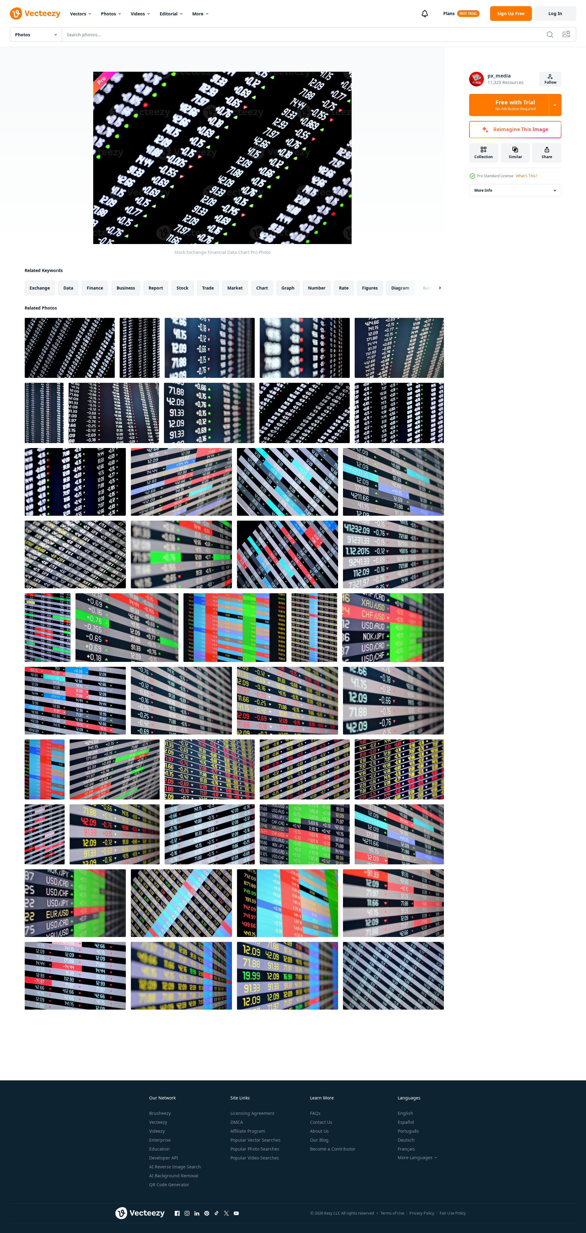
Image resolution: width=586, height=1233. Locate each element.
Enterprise (160, 1140)
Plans (449, 13)
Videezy (157, 1131)
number (316, 288)
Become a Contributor (332, 1149)
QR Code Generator (169, 1184)
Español (406, 1122)
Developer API (163, 1158)
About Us (319, 1131)
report (156, 288)
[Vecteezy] (35, 13)
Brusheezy (160, 1113)
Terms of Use (392, 1213)
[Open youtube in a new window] (236, 1213)
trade (208, 288)
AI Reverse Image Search (175, 1167)
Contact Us (321, 1122)
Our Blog (319, 1140)
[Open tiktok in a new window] (216, 1213)
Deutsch (406, 1140)
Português (408, 1131)
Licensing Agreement (252, 1113)
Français (406, 1149)
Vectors (78, 14)
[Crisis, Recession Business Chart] (210, 348)
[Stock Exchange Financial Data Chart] (70, 348)
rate (344, 288)
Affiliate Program (247, 1131)
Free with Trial (515, 104)
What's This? (526, 175)
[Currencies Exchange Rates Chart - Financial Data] (393, 627)
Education (159, 1149)
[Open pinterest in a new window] (206, 1213)
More (197, 14)
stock (183, 288)
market (235, 288)
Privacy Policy (421, 1213)
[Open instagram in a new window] (187, 1213)
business (126, 288)
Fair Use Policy (453, 1213)
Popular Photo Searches (254, 1149)
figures (370, 288)
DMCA (236, 1122)
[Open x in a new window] (226, 1213)
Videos (138, 14)
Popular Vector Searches (255, 1140)
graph (287, 288)
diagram (400, 288)
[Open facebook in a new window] (177, 1213)
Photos (108, 14)
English (405, 1113)
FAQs (315, 1113)
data (68, 288)
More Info (483, 190)
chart (262, 288)
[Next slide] (434, 288)
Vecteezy (158, 1122)
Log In (555, 13)
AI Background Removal (173, 1176)
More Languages (415, 1157)
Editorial (168, 14)
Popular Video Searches (254, 1158)
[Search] (550, 34)
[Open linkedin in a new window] (196, 1213)
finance (95, 288)
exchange (40, 288)
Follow (550, 82)
